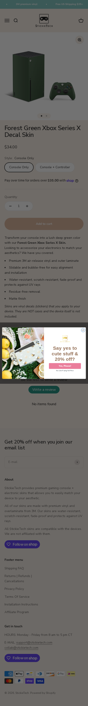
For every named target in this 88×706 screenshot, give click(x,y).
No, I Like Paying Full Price (65, 371)
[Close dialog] (83, 330)
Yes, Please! (65, 366)
